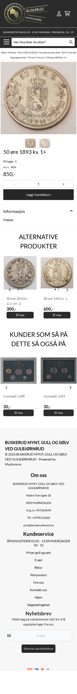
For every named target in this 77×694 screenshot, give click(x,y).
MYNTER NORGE (28, 52)
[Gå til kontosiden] (59, 14)
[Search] (71, 42)
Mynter (12, 52)
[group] (20, 290)
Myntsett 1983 (54, 396)
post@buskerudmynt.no (38, 525)
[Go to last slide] (10, 290)
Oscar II (41, 57)
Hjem (4, 52)
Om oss (38, 582)
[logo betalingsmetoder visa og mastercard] (38, 669)
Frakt (38, 560)
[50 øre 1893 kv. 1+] (38, 98)
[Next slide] (67, 290)
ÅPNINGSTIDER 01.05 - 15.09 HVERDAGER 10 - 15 (38, 543)
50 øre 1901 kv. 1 (55, 298)
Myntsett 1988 (14, 396)
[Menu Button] (6, 42)
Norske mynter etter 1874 (53, 52)
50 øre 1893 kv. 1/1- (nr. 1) (17, 301)
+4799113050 (41, 517)
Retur (38, 567)
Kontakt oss (38, 590)
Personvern (38, 575)
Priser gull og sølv (38, 552)
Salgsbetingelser (38, 605)
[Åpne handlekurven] (67, 14)
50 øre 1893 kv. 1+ (57, 57)
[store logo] (26, 14)
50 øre (32, 57)
